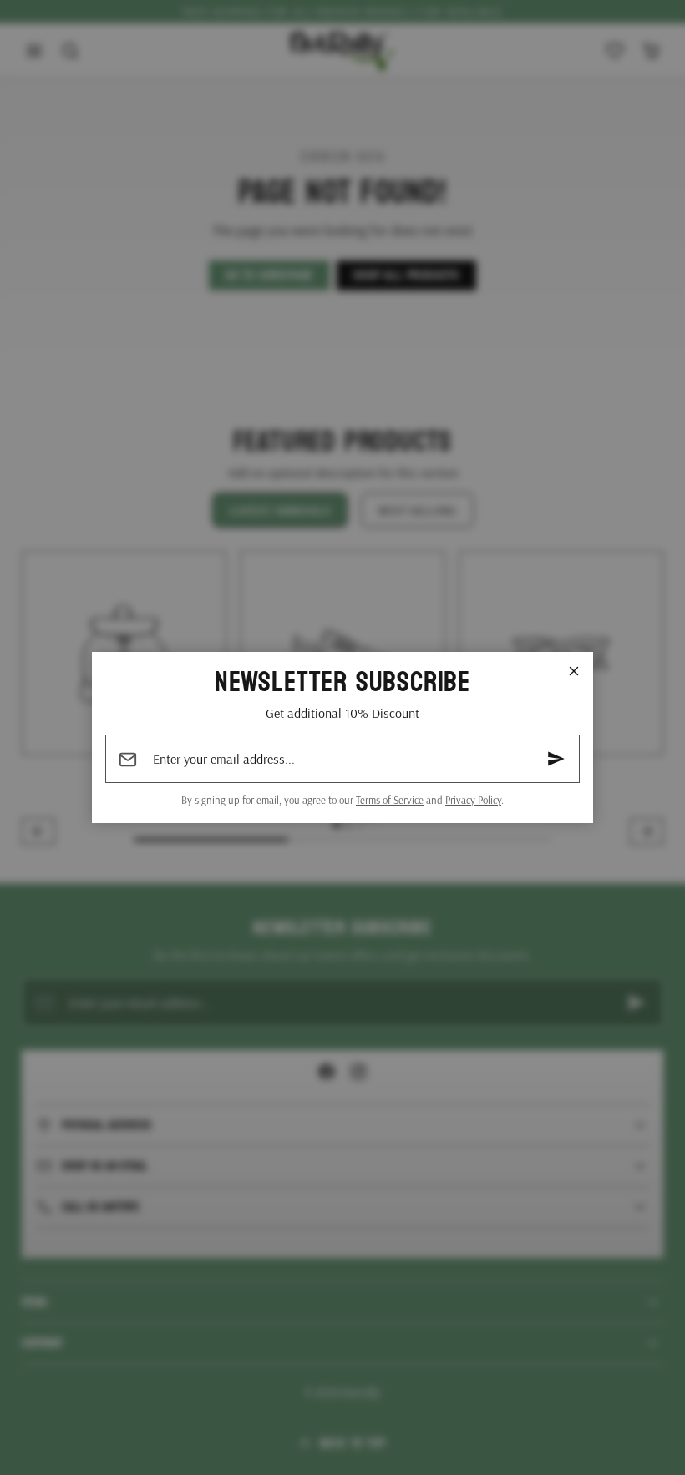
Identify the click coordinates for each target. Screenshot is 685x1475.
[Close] (573, 671)
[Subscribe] (556, 758)
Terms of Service (390, 799)
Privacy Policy (473, 799)
